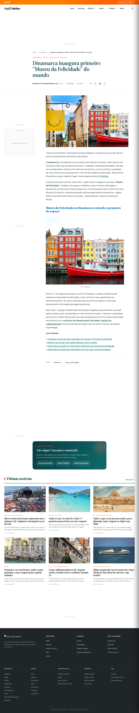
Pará (32, 684)
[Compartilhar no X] (95, 83)
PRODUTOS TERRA (126, 2)
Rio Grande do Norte (11, 697)
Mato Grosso (62, 680)
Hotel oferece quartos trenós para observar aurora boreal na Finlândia (80, 346)
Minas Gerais (89, 677)
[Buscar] (132, 8)
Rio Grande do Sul (117, 677)
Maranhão (8, 684)
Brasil (101, 8)
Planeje (112, 8)
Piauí (6, 694)
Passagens (81, 645)
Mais (122, 8)
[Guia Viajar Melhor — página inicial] (12, 8)
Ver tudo (129, 480)
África (48, 656)
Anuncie (111, 645)
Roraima (34, 690)
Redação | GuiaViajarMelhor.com (45, 83)
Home (35, 52)
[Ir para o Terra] (8, 2)
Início (72, 8)
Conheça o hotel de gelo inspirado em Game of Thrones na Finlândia (79, 339)
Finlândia (104, 176)
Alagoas (7, 674)
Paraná (113, 674)
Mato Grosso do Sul (65, 684)
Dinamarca (43, 52)
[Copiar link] (104, 83)
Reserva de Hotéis (45, 463)
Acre (32, 674)
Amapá (33, 677)
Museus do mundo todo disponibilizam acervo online (72, 342)
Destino (91, 8)
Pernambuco (8, 690)
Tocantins (34, 694)
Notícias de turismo (58, 57)
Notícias (81, 8)
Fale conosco (112, 648)
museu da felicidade (72, 362)
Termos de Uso (113, 652)
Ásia (47, 652)
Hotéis (79, 641)
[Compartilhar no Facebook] (91, 83)
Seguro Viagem (63, 463)
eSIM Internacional (81, 463)
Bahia (6, 677)
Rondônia (34, 687)
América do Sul (51, 648)
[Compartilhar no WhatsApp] (100, 83)
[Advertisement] (69, 28)
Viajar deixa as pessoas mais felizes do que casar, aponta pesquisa (79, 349)
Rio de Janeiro (89, 680)
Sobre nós (111, 641)
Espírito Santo (89, 674)
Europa (48, 645)
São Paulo (88, 684)
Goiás (60, 677)
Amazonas (35, 680)
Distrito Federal (63, 674)
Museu (45, 57)
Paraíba (7, 687)
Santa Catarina (116, 680)
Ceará (6, 680)
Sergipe (7, 700)
